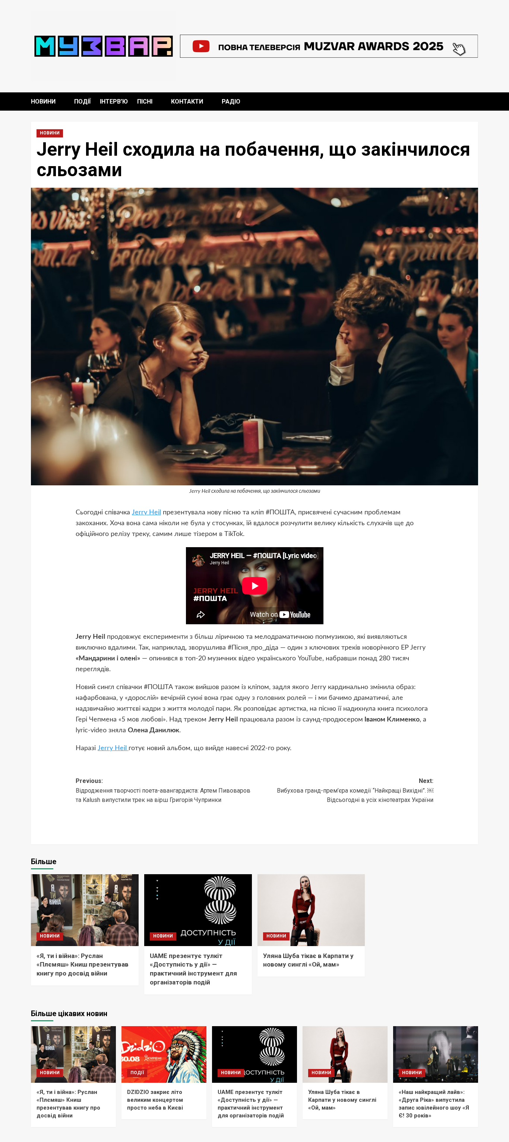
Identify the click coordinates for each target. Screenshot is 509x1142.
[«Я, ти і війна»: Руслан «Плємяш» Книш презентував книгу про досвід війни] (85, 910)
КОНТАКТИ (187, 101)
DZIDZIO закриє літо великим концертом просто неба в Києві (155, 1100)
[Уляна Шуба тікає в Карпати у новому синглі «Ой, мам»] (311, 910)
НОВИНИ (43, 101)
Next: (355, 790)
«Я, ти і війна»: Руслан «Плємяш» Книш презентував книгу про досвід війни (83, 964)
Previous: (163, 790)
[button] (473, 101)
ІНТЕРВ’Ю (114, 101)
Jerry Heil (146, 512)
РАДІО (231, 101)
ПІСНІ (144, 101)
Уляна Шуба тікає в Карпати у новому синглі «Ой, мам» (342, 1100)
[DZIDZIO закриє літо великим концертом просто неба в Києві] (163, 1054)
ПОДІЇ (82, 101)
